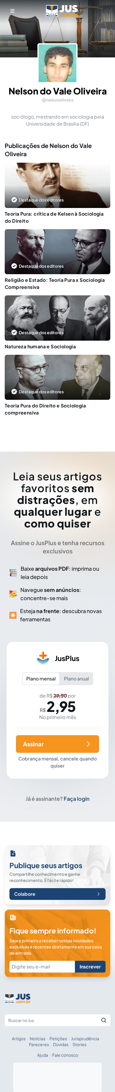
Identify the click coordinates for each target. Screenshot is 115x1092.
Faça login (77, 798)
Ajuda (42, 1055)
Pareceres (39, 1044)
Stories (79, 1044)
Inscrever (90, 966)
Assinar (33, 744)
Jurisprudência (85, 1038)
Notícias (37, 1038)
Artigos (19, 1038)
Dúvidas (60, 1044)
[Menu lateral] (12, 11)
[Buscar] (104, 1020)
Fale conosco (65, 1055)
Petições (58, 1038)
